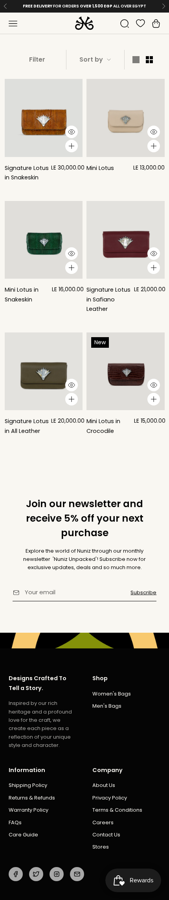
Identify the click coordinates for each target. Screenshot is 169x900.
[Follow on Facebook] (16, 874)
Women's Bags (111, 693)
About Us (103, 785)
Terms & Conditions (117, 810)
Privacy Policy (109, 797)
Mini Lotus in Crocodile (103, 425)
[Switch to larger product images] (136, 59)
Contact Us (106, 834)
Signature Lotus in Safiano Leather (108, 299)
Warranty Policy (28, 810)
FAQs (15, 822)
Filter (37, 59)
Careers (103, 822)
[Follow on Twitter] (36, 874)
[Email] (77, 874)
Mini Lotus (100, 168)
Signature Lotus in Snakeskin (27, 172)
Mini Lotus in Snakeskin (22, 294)
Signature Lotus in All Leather (27, 425)
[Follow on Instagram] (57, 874)
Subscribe (143, 592)
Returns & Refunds (32, 797)
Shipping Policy (28, 785)
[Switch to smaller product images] (149, 59)
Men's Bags (106, 706)
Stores (100, 847)
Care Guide (23, 834)
